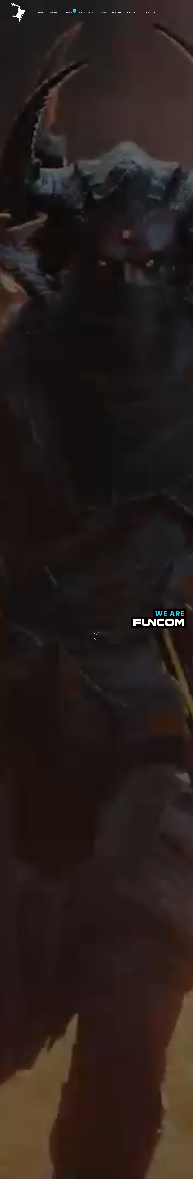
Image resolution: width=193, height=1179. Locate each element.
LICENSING (150, 12)
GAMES (40, 12)
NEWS (103, 12)
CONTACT (133, 12)
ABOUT (53, 12)
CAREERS (68, 12)
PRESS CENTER (86, 12)
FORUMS (117, 12)
